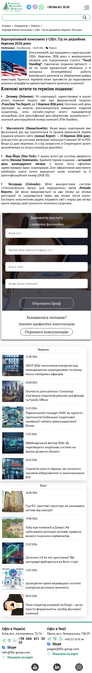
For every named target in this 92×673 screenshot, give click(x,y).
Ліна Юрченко (23, 47)
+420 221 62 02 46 (74, 639)
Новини (35, 25)
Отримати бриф (46, 303)
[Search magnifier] (85, 17)
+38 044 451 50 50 (58, 7)
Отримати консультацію (46, 331)
